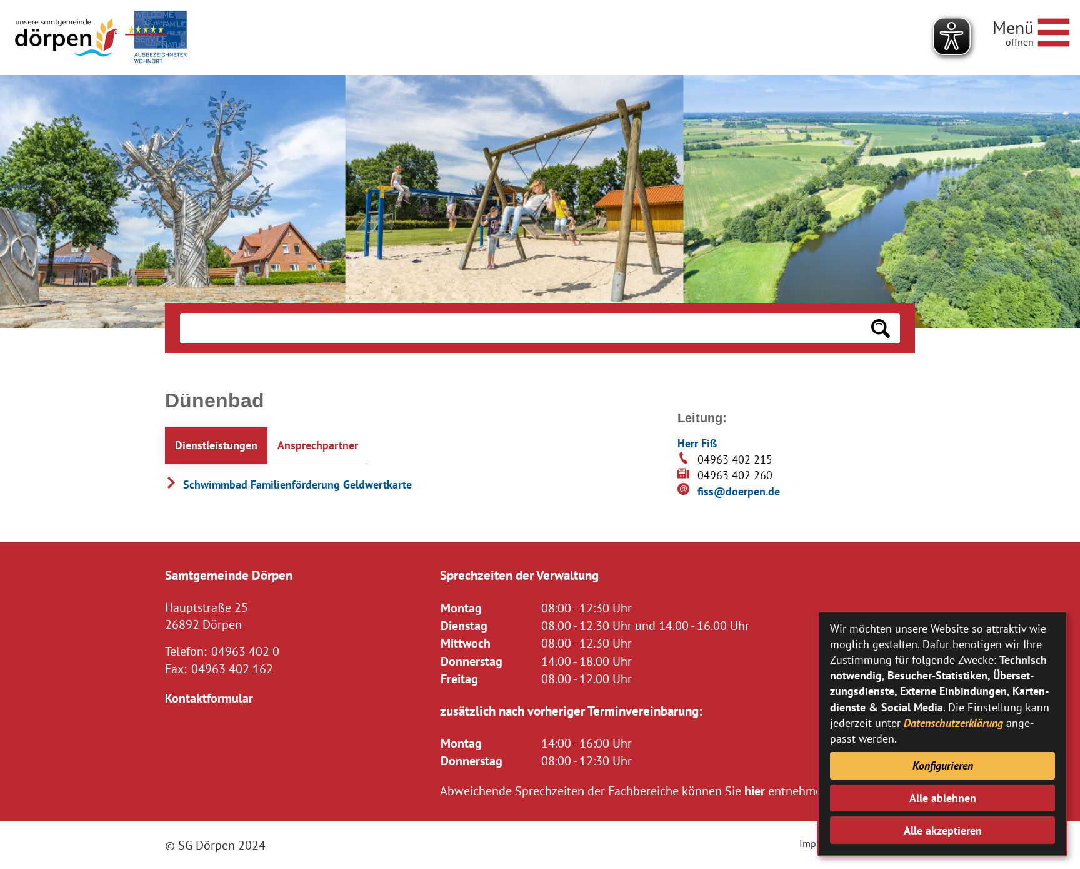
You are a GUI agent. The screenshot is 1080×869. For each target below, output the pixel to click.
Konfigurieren (942, 765)
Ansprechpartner (318, 445)
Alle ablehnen (942, 798)
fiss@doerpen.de (739, 491)
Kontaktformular (209, 698)
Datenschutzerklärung (953, 723)
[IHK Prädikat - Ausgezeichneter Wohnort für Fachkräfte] (156, 37)
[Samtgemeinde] (67, 37)
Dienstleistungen (216, 445)
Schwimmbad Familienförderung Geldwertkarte (296, 484)
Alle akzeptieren (943, 830)
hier (754, 790)
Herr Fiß (697, 443)
